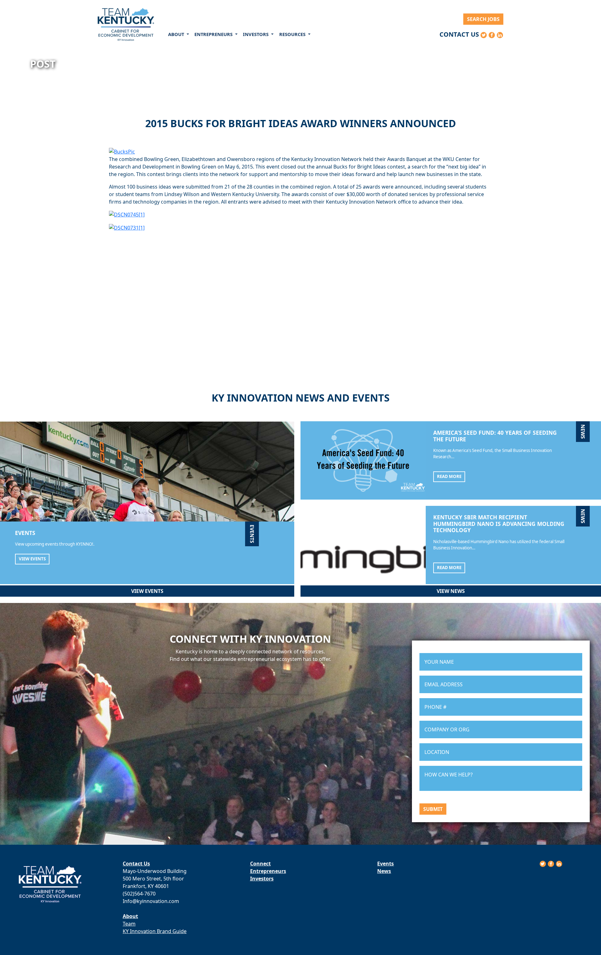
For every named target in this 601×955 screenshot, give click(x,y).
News (384, 871)
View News (451, 591)
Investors (262, 878)
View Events (32, 559)
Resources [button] (293, 34)
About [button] (176, 34)
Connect (260, 863)
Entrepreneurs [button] (214, 34)
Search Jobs (483, 19)
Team (129, 923)
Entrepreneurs (268, 871)
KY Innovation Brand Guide (155, 931)
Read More (449, 476)
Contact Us (459, 34)
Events (385, 863)
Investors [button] (256, 34)
